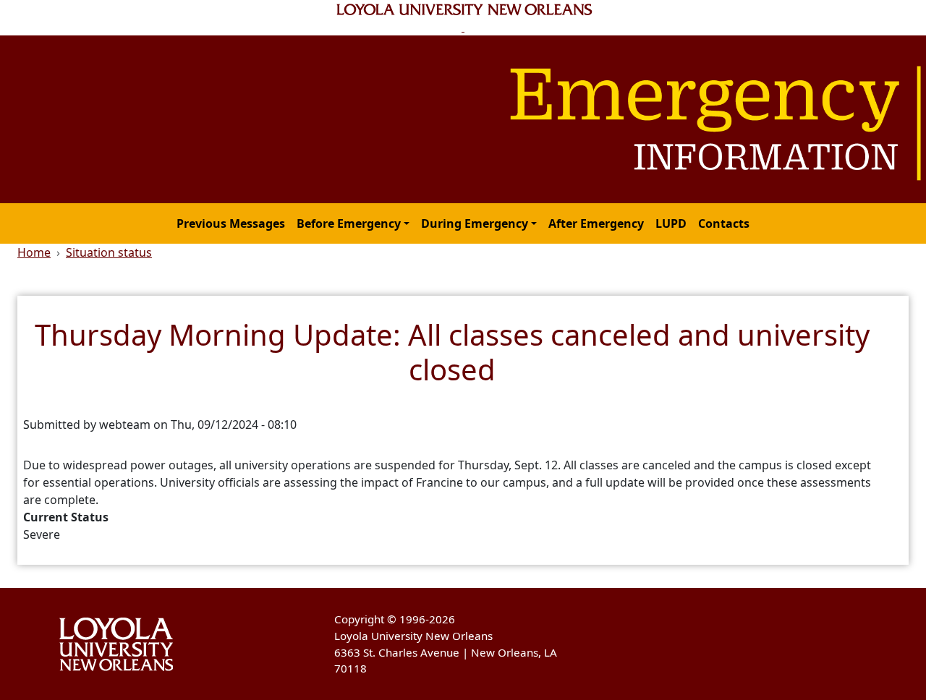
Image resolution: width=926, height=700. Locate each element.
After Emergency (596, 223)
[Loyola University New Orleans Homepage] (463, 17)
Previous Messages (231, 223)
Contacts (723, 223)
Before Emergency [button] (349, 223)
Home (34, 252)
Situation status (109, 252)
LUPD (671, 223)
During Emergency (474, 223)
